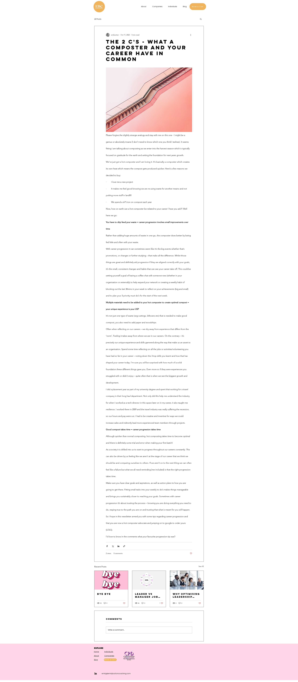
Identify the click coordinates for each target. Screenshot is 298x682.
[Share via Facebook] (107, 546)
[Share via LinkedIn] (118, 546)
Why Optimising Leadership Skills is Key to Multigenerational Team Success (186, 595)
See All (201, 566)
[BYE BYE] (111, 580)
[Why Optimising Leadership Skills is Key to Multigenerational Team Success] (187, 580)
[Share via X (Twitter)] (113, 546)
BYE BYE (104, 593)
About (96, 656)
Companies (109, 656)
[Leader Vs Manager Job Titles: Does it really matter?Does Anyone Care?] (149, 580)
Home (96, 652)
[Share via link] (124, 546)
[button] (201, 19)
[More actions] (190, 34)
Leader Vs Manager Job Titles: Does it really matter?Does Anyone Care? (148, 595)
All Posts (97, 19)
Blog (96, 660)
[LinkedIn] (95, 673)
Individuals (108, 652)
